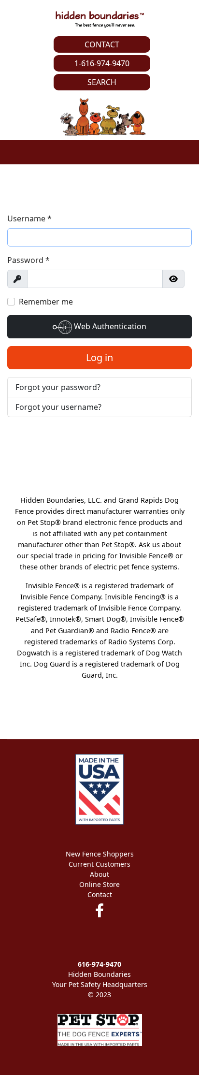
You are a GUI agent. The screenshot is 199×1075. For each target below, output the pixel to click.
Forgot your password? (57, 387)
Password (28, 260)
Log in (99, 357)
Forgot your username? (58, 407)
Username (29, 218)
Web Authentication (109, 326)
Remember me (46, 301)
